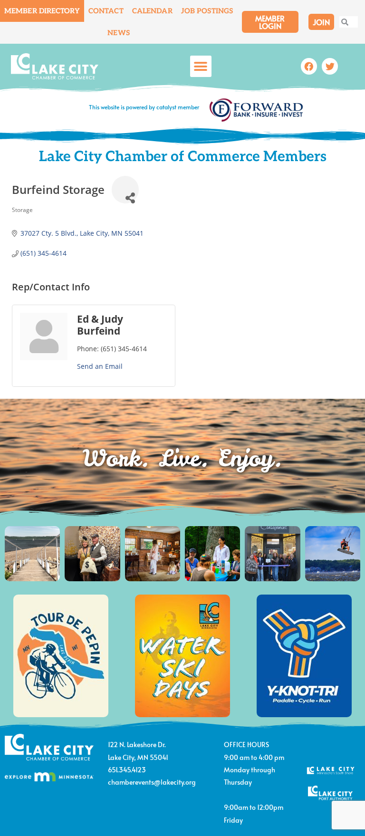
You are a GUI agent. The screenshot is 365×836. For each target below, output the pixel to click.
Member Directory (42, 11)
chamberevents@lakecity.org (152, 782)
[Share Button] (125, 189)
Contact (106, 11)
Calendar (152, 11)
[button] (200, 66)
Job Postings (207, 11)
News (118, 33)
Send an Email (100, 366)
